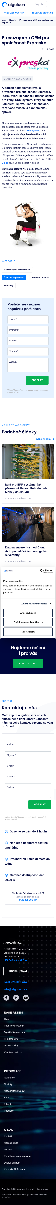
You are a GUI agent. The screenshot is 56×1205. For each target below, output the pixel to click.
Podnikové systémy (14, 1025)
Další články (45, 439)
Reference (9, 1077)
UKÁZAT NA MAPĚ (15, 960)
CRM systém (32, 130)
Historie (8, 1149)
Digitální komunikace (14, 1032)
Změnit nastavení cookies (34, 603)
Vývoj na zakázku (13, 1052)
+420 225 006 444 (14, 12)
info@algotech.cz (42, 12)
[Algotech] (14, 4)
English (39, 4)
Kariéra (7, 1097)
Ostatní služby (11, 1045)
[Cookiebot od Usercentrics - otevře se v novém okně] (40, 571)
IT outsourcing (11, 1039)
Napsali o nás (11, 1143)
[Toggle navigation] (50, 4)
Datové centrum (12, 1163)
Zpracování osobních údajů (14, 1194)
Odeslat (37, 380)
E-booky (8, 1104)
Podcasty (8, 1111)
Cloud (5, 163)
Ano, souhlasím (28, 612)
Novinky (8, 1084)
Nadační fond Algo (13, 1091)
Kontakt (8, 1136)
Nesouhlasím (28, 631)
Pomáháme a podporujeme (18, 1156)
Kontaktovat (28, 663)
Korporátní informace (14, 1169)
